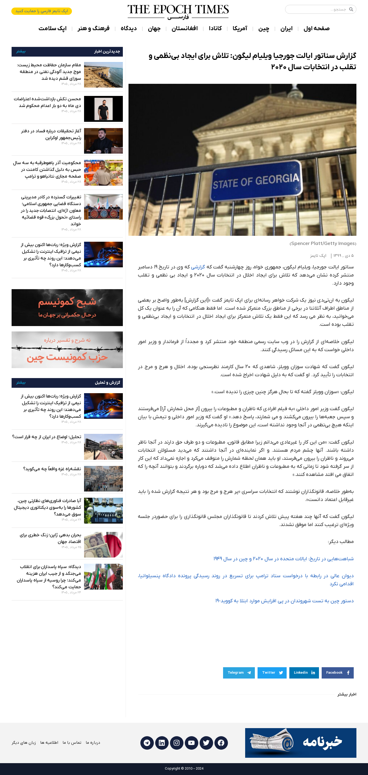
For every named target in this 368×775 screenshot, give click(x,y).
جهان (154, 29)
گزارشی (198, 267)
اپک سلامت (53, 29)
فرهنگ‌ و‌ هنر (94, 29)
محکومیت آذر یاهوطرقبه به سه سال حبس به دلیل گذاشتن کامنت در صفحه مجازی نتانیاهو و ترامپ (47, 169)
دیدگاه (129, 29)
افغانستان (185, 29)
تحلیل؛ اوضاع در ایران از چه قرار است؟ (46, 437)
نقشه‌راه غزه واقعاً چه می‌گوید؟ (52, 469)
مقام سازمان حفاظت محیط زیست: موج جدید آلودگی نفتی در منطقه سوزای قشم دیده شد (49, 72)
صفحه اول (317, 29)
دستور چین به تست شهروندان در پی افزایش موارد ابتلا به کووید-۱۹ (285, 601)
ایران (286, 29)
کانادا (215, 29)
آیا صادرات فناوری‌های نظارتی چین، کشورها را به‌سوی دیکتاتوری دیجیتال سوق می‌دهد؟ (47, 507)
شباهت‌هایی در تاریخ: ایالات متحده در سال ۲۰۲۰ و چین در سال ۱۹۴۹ (284, 559)
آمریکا (240, 29)
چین (263, 29)
